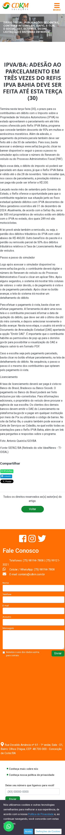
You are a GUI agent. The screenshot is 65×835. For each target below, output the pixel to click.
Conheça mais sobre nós (23, 768)
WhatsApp (7, 471)
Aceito (28, 831)
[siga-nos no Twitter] (42, 540)
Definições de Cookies (48, 831)
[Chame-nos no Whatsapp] (8, 826)
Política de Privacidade (41, 814)
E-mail (6, 605)
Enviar (58, 653)
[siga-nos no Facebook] (23, 540)
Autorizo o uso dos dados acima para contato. (22, 654)
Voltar (32, 509)
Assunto (7, 617)
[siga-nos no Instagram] (32, 540)
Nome (6, 583)
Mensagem (8, 628)
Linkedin (7, 476)
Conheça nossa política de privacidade (31, 775)
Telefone (7, 594)
